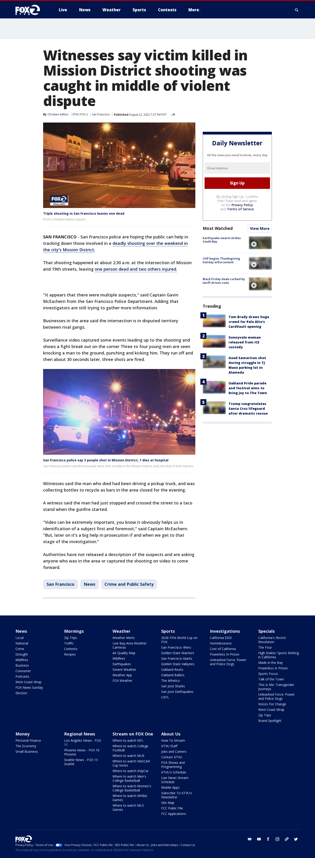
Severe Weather (124, 669)
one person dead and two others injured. (136, 269)
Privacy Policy (242, 205)
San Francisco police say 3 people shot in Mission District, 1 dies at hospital (105, 460)
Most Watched (218, 228)
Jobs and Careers (174, 751)
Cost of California (223, 649)
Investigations (225, 631)
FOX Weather (122, 680)
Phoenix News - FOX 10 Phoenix (81, 752)
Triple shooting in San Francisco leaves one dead (83, 213)
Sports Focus (268, 673)
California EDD (221, 637)
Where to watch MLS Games (128, 807)
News (89, 584)
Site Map (167, 802)
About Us (170, 734)
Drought (21, 654)
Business (22, 665)
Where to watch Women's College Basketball (132, 788)
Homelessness (221, 643)
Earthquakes (122, 664)
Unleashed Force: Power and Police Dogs (228, 662)
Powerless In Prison (224, 654)
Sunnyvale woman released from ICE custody (245, 342)
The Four (265, 647)
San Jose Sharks (173, 686)
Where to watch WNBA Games (130, 798)
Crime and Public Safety (129, 584)
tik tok (286, 839)
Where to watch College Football (130, 748)
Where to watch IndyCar (131, 771)
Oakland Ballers (172, 675)
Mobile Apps (170, 787)
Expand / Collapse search (297, 9)
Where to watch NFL (128, 740)
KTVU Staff (169, 746)
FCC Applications (173, 813)
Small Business (26, 751)
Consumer (23, 671)
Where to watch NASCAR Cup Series (131, 763)
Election (21, 693)
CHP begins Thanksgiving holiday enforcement (221, 260)
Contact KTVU (171, 757)
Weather (122, 631)
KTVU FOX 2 (80, 114)
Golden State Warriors (177, 653)
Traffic (69, 643)
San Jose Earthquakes (177, 691)
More (193, 9)
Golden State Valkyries (177, 664)
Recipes (70, 654)
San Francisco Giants (176, 658)
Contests (70, 649)
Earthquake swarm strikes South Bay (222, 240)
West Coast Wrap (28, 682)
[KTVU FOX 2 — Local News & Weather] (30, 9)
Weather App (122, 675)
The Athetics (170, 680)
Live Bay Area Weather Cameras (130, 645)
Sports (168, 631)
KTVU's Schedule (173, 772)
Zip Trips (70, 637)
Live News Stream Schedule (174, 780)
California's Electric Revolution (272, 639)
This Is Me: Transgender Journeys (276, 686)
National (21, 643)
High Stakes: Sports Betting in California (278, 655)
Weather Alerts (124, 637)
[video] (260, 242)
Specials (266, 631)
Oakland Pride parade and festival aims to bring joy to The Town (248, 388)
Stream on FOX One (133, 734)
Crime (19, 649)
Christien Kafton (58, 114)
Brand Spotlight (269, 720)
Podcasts (22, 676)
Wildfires (21, 660)
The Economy (25, 746)
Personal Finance (28, 740)
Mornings (74, 631)
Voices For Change (272, 704)
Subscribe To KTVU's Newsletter (176, 795)
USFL (165, 697)
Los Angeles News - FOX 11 (82, 742)
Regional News (79, 734)
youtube (259, 839)
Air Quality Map (124, 653)
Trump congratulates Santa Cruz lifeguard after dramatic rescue (248, 408)
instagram (277, 839)
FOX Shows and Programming (173, 764)
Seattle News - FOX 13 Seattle (81, 762)
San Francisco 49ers (176, 647)
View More (260, 228)
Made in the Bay (270, 662)
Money (22, 734)
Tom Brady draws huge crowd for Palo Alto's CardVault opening (249, 322)
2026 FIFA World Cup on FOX (179, 639)
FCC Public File (172, 808)
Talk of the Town (271, 679)
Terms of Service (240, 209)
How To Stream (173, 740)
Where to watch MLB (128, 755)
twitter (296, 839)
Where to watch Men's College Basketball (129, 778)
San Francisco (101, 114)
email (249, 839)
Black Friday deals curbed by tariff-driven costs (224, 281)
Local (19, 637)
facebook (268, 839)
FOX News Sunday (29, 687)
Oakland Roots (172, 669)
